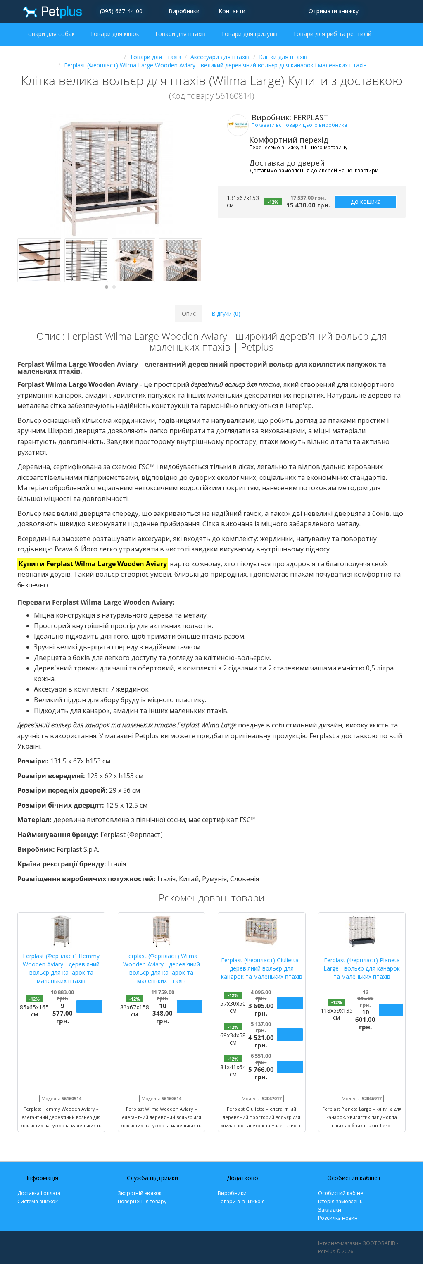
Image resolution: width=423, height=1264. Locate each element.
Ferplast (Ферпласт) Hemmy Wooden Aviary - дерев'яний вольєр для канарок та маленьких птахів (61, 968)
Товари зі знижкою (241, 1201)
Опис (189, 313)
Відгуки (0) (226, 313)
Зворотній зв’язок (140, 1193)
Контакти (231, 11)
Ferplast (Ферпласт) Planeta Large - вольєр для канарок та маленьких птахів (361, 968)
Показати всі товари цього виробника (299, 125)
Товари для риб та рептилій (333, 34)
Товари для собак (50, 34)
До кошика (366, 201)
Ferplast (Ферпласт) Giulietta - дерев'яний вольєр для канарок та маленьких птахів (261, 968)
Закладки (329, 1209)
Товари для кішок (115, 34)
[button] (333, 11)
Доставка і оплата (38, 1193)
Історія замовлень (340, 1201)
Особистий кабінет (341, 1193)
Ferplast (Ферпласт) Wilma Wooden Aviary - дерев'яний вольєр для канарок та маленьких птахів (161, 968)
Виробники (184, 11)
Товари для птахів (180, 34)
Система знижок (37, 1201)
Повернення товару (142, 1201)
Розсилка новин (338, 1217)
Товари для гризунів (250, 34)
